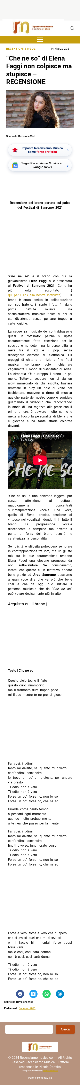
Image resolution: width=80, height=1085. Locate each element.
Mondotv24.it (44, 1077)
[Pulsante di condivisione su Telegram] (60, 994)
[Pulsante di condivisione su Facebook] (20, 994)
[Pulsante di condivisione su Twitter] (33, 994)
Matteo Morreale (50, 1070)
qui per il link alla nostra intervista (34, 295)
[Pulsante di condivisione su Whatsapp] (46, 994)
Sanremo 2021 (27, 1008)
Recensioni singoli (21, 48)
